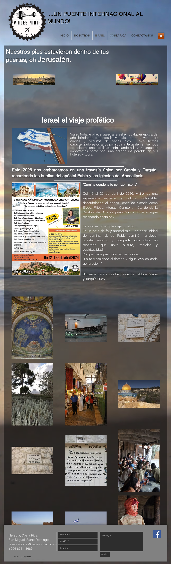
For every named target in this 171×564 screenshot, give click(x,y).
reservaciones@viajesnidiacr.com (33, 544)
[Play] (161, 36)
